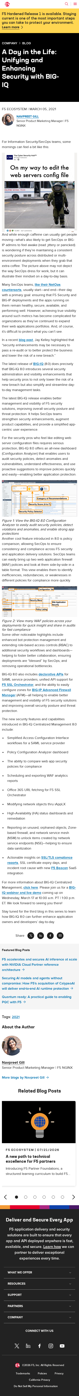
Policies (42, 1373)
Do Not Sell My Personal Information (36, 1386)
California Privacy (39, 1380)
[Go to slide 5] (53, 1197)
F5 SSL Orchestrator (17, 685)
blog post (26, 340)
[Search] (66, 4)
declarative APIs (51, 674)
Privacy (59, 1373)
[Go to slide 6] (62, 1197)
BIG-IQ (38, 364)
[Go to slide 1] (16, 1197)
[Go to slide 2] (25, 1197)
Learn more (10, 27)
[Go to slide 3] (34, 1197)
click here (30, 887)
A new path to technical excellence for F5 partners (30, 1159)
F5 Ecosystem (20, 1150)
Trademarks (23, 1373)
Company (9, 43)
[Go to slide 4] (44, 1197)
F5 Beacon (59, 868)
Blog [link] (26, 43)
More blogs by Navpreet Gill (23, 1078)
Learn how (52, 1246)
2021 (16, 1017)
